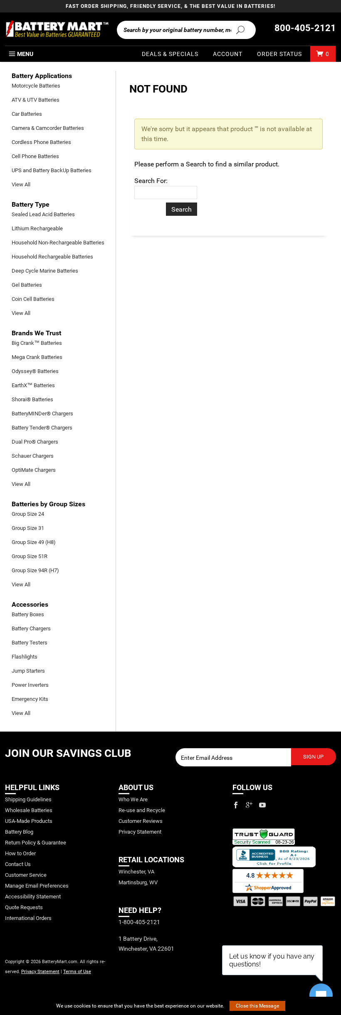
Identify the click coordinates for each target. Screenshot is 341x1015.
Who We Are (133, 799)
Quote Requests (24, 907)
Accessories (30, 604)
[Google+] (249, 805)
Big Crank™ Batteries (37, 343)
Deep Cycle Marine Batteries (45, 271)
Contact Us (18, 864)
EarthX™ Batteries (33, 385)
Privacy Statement (40, 971)
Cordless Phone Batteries (41, 142)
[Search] (240, 29)
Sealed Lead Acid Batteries (43, 214)
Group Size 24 (28, 514)
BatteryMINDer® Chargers (42, 413)
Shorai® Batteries (32, 399)
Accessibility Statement (33, 896)
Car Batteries (27, 114)
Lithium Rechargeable (37, 228)
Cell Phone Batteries (35, 156)
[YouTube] (262, 805)
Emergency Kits (30, 699)
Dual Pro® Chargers (35, 442)
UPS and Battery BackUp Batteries (51, 170)
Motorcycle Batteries (36, 86)
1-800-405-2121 (139, 922)
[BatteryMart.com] (57, 29)
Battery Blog (19, 832)
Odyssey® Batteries (35, 371)
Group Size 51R (29, 556)
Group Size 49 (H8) (34, 542)
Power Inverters (30, 685)
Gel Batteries (27, 285)
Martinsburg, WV (138, 882)
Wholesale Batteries (28, 810)
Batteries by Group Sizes (48, 504)
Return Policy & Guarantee (35, 842)
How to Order (20, 853)
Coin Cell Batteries (33, 299)
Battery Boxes (28, 614)
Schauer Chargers (33, 456)
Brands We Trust (36, 333)
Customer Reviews (141, 821)
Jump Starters (28, 671)
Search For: (151, 181)
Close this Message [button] (257, 1006)
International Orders (28, 918)
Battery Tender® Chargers (42, 428)
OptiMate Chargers (34, 470)
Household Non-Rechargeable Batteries (58, 242)
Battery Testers (29, 642)
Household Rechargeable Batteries (52, 257)
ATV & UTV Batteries (35, 100)
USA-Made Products (28, 821)
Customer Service (26, 875)
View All (21, 184)
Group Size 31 (28, 528)
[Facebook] (235, 805)
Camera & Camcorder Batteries (48, 128)
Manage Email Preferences (37, 886)
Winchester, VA (136, 872)
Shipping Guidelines (28, 799)
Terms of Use (77, 971)
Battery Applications (42, 76)
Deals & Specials (170, 54)
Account (227, 54)
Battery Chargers (31, 628)
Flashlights (24, 657)
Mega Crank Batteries (37, 357)
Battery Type (30, 204)
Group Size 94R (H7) (35, 570)
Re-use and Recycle (142, 810)
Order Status (279, 54)
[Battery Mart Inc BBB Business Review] (274, 856)
